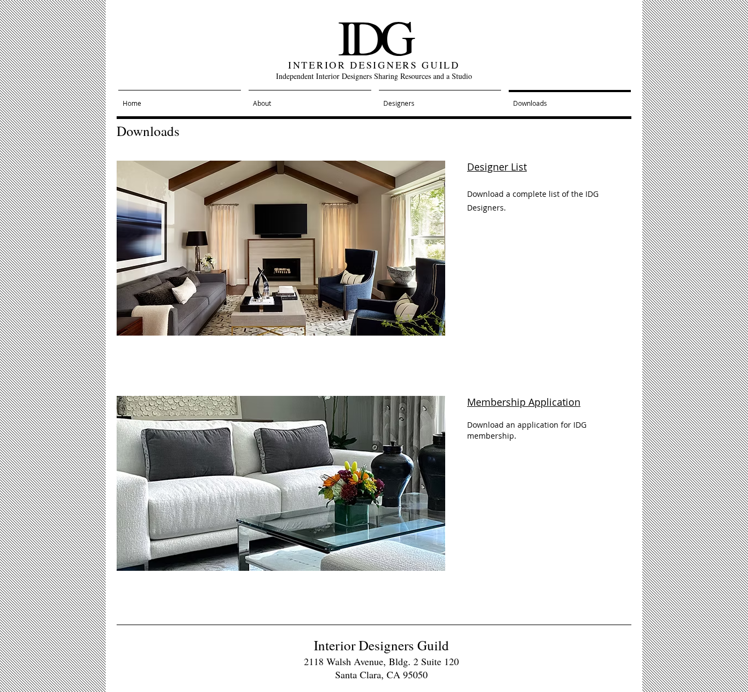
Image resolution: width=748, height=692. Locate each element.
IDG (374, 36)
